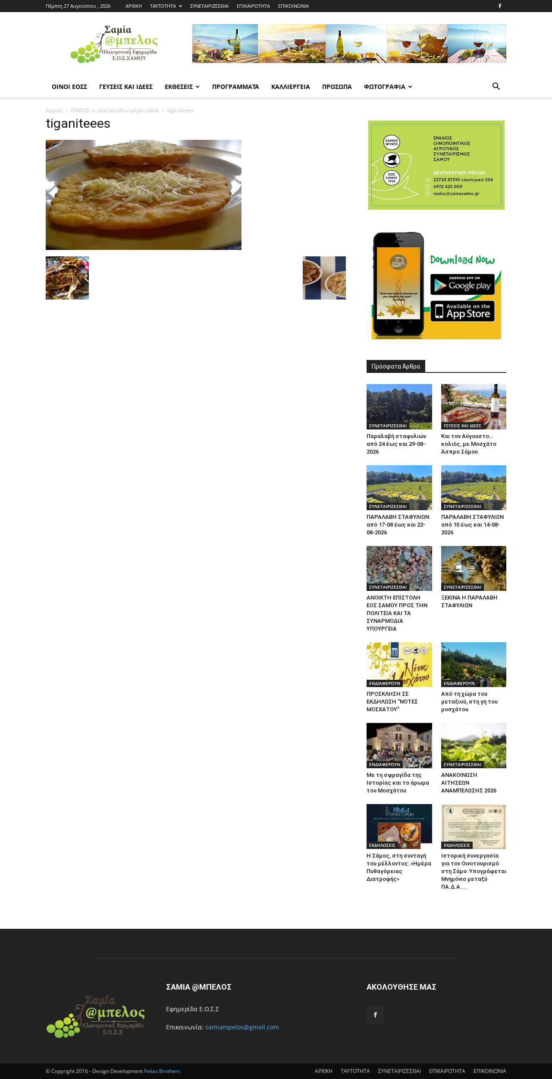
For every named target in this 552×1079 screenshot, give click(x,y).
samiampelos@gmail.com (242, 1027)
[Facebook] (499, 6)
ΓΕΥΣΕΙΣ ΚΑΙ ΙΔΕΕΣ (126, 86)
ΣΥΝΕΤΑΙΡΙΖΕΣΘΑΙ (209, 6)
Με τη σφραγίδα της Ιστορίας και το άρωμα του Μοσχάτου (398, 783)
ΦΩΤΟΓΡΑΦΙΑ (384, 86)
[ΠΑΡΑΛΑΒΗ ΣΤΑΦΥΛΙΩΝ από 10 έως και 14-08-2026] (474, 487)
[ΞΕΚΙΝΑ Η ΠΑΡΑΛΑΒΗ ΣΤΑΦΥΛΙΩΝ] (474, 568)
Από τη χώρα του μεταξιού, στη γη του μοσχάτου (469, 702)
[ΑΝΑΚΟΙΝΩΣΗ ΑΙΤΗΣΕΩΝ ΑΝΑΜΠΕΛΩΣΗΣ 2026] (474, 745)
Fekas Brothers (161, 1071)
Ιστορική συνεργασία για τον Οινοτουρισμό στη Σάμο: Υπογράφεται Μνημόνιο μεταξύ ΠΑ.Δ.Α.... (473, 871)
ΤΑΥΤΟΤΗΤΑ (163, 6)
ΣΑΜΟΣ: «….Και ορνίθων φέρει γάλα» (115, 110)
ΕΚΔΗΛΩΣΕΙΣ (382, 845)
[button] (496, 87)
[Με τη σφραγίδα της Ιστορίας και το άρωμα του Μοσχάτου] (399, 745)
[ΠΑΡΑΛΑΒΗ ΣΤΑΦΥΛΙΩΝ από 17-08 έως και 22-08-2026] (399, 487)
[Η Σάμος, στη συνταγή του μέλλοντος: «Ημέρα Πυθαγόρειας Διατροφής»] (399, 826)
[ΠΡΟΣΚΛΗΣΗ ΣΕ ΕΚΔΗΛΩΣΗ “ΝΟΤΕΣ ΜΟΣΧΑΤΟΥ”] (399, 664)
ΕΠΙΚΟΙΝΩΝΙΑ (293, 6)
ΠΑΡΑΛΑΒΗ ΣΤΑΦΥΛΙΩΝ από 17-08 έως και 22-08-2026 (398, 525)
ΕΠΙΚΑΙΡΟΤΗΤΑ (253, 6)
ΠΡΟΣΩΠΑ (337, 86)
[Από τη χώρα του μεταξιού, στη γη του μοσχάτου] (474, 664)
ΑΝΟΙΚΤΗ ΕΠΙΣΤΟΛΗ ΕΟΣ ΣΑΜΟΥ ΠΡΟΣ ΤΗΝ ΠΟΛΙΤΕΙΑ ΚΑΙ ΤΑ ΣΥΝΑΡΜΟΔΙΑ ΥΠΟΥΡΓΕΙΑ (397, 613)
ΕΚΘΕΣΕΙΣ (179, 86)
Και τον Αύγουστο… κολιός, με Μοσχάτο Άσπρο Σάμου (468, 444)
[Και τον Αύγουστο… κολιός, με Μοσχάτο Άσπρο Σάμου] (474, 406)
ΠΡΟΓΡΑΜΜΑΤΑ (235, 86)
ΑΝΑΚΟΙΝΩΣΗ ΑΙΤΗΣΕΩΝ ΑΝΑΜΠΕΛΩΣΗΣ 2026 (468, 783)
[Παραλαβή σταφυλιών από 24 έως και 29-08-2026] (399, 406)
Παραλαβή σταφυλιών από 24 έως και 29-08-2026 (396, 444)
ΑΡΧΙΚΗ (133, 6)
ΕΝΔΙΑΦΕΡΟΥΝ (384, 683)
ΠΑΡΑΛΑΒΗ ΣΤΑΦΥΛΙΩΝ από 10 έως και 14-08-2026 (472, 525)
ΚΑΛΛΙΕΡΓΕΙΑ (290, 86)
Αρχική (54, 110)
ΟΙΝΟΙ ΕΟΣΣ (69, 86)
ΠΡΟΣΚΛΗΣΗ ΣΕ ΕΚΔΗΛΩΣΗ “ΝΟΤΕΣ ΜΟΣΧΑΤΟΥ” (392, 702)
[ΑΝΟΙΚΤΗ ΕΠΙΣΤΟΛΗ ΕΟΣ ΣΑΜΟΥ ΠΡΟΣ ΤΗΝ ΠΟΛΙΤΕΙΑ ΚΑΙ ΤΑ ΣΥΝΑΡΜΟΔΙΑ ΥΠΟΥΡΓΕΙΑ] (399, 568)
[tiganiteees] (144, 247)
